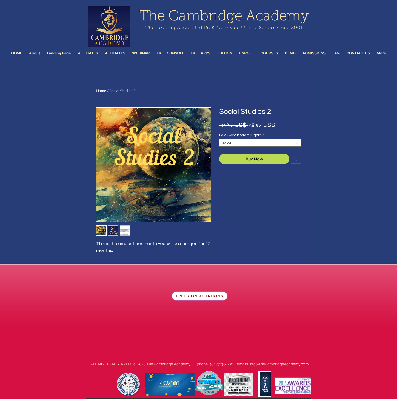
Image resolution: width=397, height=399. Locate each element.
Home (101, 91)
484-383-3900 (221, 364)
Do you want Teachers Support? (241, 135)
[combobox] (260, 143)
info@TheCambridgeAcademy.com (279, 364)
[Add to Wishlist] (296, 159)
